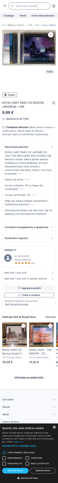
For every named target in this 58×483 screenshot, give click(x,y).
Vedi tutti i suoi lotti (15, 272)
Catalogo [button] (9, 15)
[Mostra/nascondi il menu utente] (4, 6)
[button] (29, 147)
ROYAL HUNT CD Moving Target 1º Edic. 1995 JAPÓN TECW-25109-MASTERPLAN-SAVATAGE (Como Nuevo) (12, 351)
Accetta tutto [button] (15, 470)
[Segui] (50, 34)
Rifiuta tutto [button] (43, 470)
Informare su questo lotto (29, 377)
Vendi (22, 15)
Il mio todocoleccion (43, 15)
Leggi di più (18, 441)
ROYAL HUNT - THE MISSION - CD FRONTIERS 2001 (40, 351)
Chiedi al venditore (31, 295)
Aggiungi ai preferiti (31, 288)
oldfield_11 (10, 249)
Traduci (11, 95)
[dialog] (29, 453)
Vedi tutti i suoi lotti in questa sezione (25, 278)
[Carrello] (54, 6)
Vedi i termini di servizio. (17, 304)
